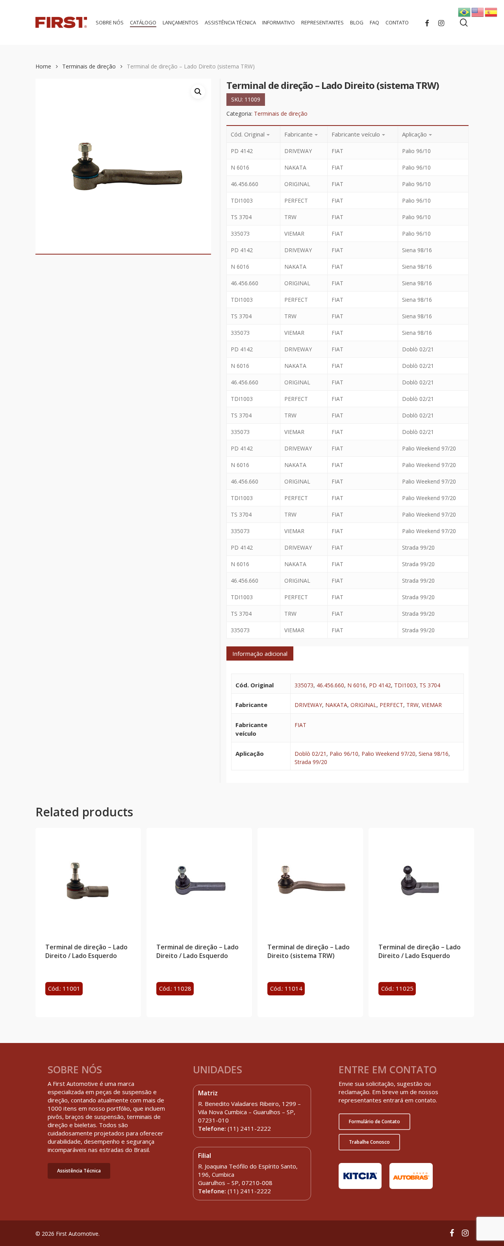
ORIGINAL (363, 705)
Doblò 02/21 (310, 753)
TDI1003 (405, 685)
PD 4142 (380, 685)
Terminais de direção (89, 66)
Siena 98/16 (433, 753)
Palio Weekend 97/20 (388, 753)
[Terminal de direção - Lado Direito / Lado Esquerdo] (88, 880)
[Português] (464, 11)
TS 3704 (429, 685)
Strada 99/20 (311, 762)
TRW (412, 705)
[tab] (259, 653)
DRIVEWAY (308, 705)
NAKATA (336, 705)
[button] (79, 1171)
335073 (304, 685)
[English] (478, 11)
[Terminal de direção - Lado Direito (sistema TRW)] (310, 880)
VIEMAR (432, 705)
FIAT (300, 725)
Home (43, 66)
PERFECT (391, 705)
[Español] (491, 11)
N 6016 (356, 685)
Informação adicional (259, 653)
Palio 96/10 (344, 753)
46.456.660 (330, 685)
